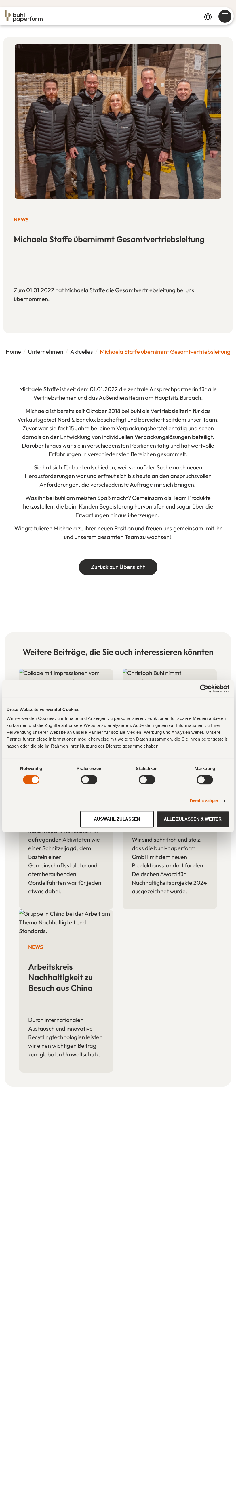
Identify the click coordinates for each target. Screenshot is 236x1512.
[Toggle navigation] (224, 16)
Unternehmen (45, 351)
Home (13, 351)
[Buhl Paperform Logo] (24, 16)
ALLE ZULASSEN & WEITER (193, 819)
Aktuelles (81, 351)
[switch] (89, 779)
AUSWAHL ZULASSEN (117, 819)
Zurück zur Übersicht (118, 566)
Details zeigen (204, 800)
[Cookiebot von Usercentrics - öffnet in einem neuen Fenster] (204, 688)
